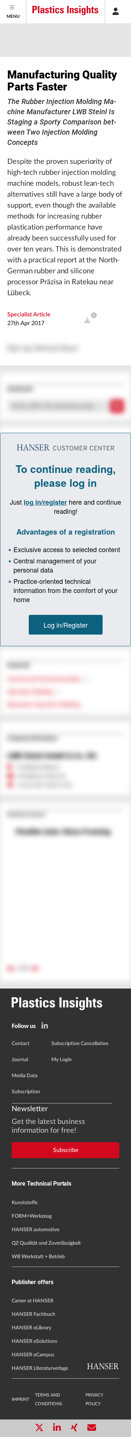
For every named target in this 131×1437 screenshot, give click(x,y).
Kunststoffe (24, 1202)
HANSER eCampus (33, 1354)
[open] (87, 320)
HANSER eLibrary (31, 1327)
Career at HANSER (32, 1300)
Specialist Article (29, 314)
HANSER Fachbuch (33, 1314)
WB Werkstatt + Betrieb (38, 1256)
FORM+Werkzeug (32, 1216)
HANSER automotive (35, 1229)
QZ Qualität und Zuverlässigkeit (46, 1243)
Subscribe (65, 1150)
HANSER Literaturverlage (40, 1368)
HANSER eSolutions (34, 1341)
